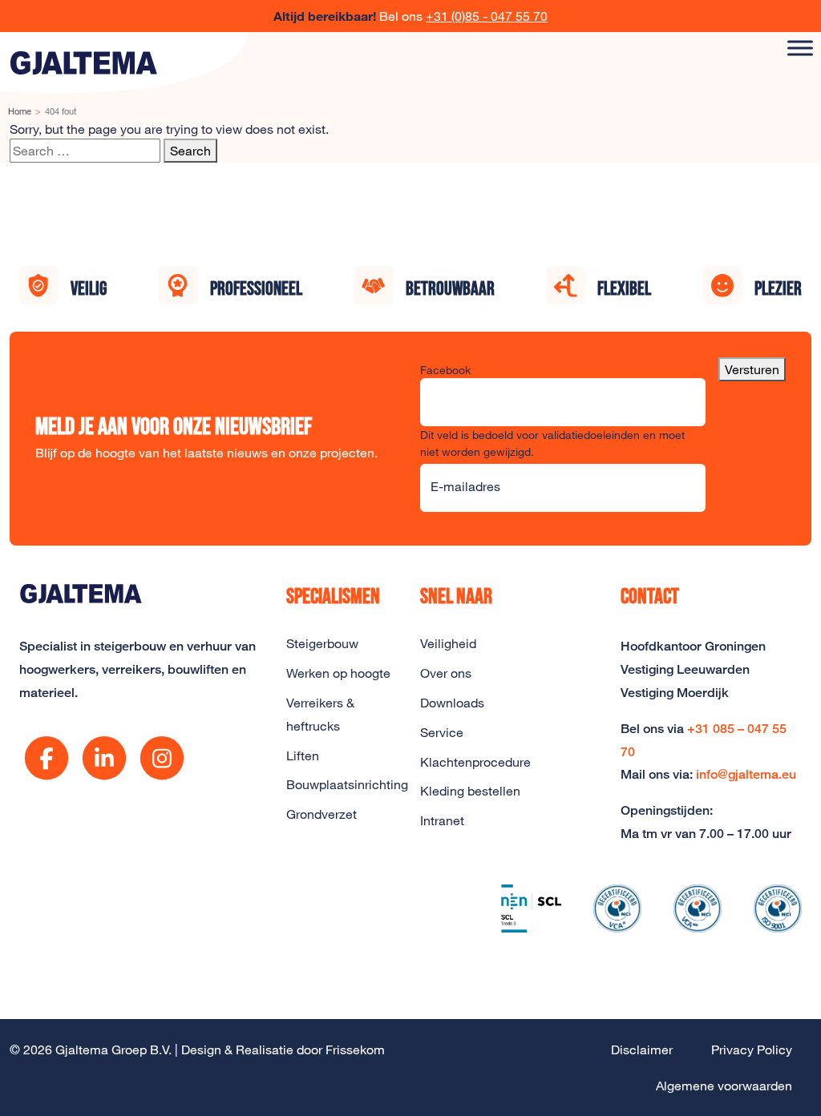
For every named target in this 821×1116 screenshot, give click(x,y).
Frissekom (355, 1049)
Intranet (442, 820)
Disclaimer (642, 1049)
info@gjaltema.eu (746, 774)
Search (190, 151)
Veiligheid (448, 643)
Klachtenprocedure (475, 762)
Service (441, 732)
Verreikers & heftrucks (320, 714)
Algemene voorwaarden (724, 1086)
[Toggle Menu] (800, 47)
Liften (302, 755)
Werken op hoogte (338, 673)
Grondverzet (321, 814)
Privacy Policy (751, 1049)
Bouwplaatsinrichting (343, 784)
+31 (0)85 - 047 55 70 (487, 16)
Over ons (445, 673)
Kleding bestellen (470, 791)
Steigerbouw (322, 643)
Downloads (452, 703)
